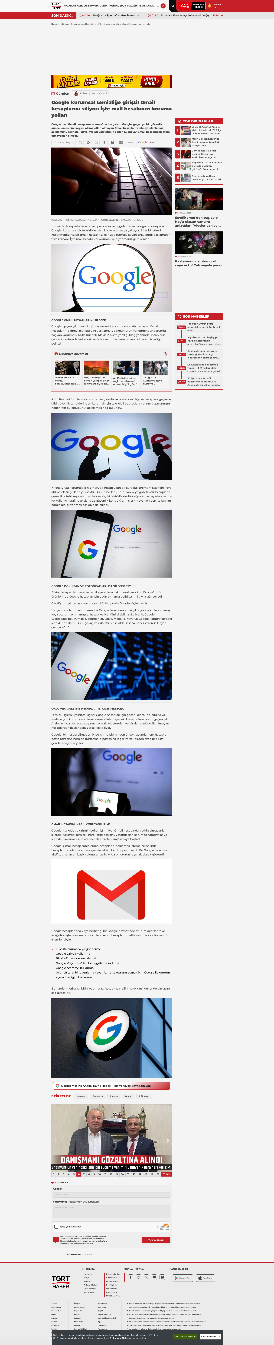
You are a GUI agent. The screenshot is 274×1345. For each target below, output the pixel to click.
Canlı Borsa (56, 1307)
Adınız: (57, 1188)
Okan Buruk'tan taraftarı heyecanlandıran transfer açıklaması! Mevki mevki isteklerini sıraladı (186, 15)
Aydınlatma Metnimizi (121, 1338)
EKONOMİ (93, 5)
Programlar (103, 1303)
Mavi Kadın (78, 1322)
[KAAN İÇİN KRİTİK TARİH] (111, 1138)
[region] (137, 1337)
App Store (207, 1278)
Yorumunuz (76, 1201)
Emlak (54, 1329)
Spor (100, 1322)
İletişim (87, 1281)
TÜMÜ (216, 15)
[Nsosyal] (112, 142)
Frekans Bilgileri (90, 1285)
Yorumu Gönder (156, 1240)
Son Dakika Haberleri (107, 1318)
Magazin (77, 1318)
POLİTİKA (114, 5)
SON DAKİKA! (62, 15)
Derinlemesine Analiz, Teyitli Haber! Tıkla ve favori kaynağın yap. (106, 1085)
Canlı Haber (56, 1311)
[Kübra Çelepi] (76, 93)
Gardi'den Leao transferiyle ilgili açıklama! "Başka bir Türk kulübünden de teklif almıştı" (165, 1325)
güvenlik (83, 326)
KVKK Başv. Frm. (113, 1296)
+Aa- (130, 142)
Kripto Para (78, 1311)
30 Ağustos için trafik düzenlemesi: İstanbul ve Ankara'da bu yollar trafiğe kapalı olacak (202, 382)
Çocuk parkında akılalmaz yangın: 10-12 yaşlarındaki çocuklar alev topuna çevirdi (203, 368)
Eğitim (54, 1322)
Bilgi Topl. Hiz (111, 1285)
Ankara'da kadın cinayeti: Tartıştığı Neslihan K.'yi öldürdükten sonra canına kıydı (202, 354)
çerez (106, 1335)
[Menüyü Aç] (158, 6)
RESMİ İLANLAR (147, 5)
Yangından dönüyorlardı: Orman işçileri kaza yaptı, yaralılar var (155, 1329)
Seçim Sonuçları (104, 1314)
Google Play (185, 1278)
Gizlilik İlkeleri (111, 1278)
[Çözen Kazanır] (111, 81)
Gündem (65, 24)
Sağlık (100, 1311)
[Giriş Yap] (163, 6)
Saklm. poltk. (89, 1292)
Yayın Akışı (102, 1329)
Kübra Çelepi (99, 93)
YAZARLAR (70, 5)
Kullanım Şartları (113, 1274)
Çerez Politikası (90, 1289)
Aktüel (54, 1303)
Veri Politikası (111, 1289)
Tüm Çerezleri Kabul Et (185, 1336)
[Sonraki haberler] (165, 354)
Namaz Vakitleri (80, 1329)
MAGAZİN (132, 5)
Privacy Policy (112, 1281)
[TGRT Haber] (56, 6)
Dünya (54, 1318)
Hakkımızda (88, 1274)
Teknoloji (102, 1325)
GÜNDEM (82, 5)
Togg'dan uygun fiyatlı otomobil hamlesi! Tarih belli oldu (203, 327)
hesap (148, 399)
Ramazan (102, 1307)
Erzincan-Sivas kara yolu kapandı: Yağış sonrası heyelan (118, 15)
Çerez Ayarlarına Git (210, 1336)
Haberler (55, 24)
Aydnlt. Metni (111, 1292)
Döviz (53, 1314)
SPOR (123, 5)
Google (56, 230)
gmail (84, 235)
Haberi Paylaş (66, 142)
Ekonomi (55, 1325)
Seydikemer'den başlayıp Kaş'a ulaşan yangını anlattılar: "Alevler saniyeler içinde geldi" (203, 341)
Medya (77, 1325)
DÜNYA (103, 5)
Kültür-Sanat (79, 1307)
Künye (86, 1278)
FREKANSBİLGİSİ (198, 5)
